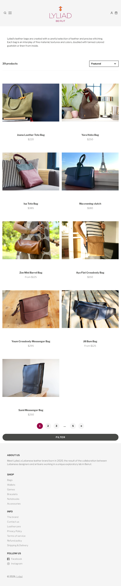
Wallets (11, 484)
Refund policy (14, 540)
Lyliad (19, 576)
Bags (10, 480)
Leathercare (14, 526)
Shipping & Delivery (17, 545)
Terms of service (16, 536)
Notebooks (13, 499)
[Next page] (81, 426)
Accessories (14, 503)
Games (11, 489)
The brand (12, 517)
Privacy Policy (14, 531)
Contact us (13, 521)
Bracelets (12, 494)
